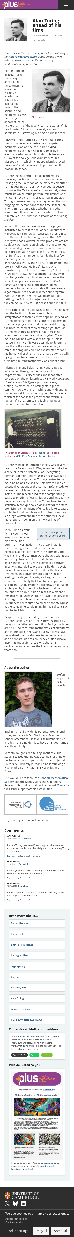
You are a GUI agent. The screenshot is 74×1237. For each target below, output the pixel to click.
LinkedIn (29, 1168)
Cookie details (14, 1222)
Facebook (16, 1168)
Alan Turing (17, 998)
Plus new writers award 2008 (26, 57)
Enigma (15, 977)
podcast (61, 532)
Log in (8, 820)
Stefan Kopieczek (40, 35)
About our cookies (16, 1219)
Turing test (17, 933)
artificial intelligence (22, 944)
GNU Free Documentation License (35, 456)
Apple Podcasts (19, 1055)
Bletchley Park (19, 987)
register (22, 820)
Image (41, 452)
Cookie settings (17, 1231)
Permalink (27, 839)
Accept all (61, 1231)
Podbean (47, 1055)
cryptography (18, 966)
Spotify (34, 1055)
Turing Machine (19, 923)
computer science (20, 1009)
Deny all (41, 1231)
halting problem (19, 955)
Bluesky (51, 1165)
